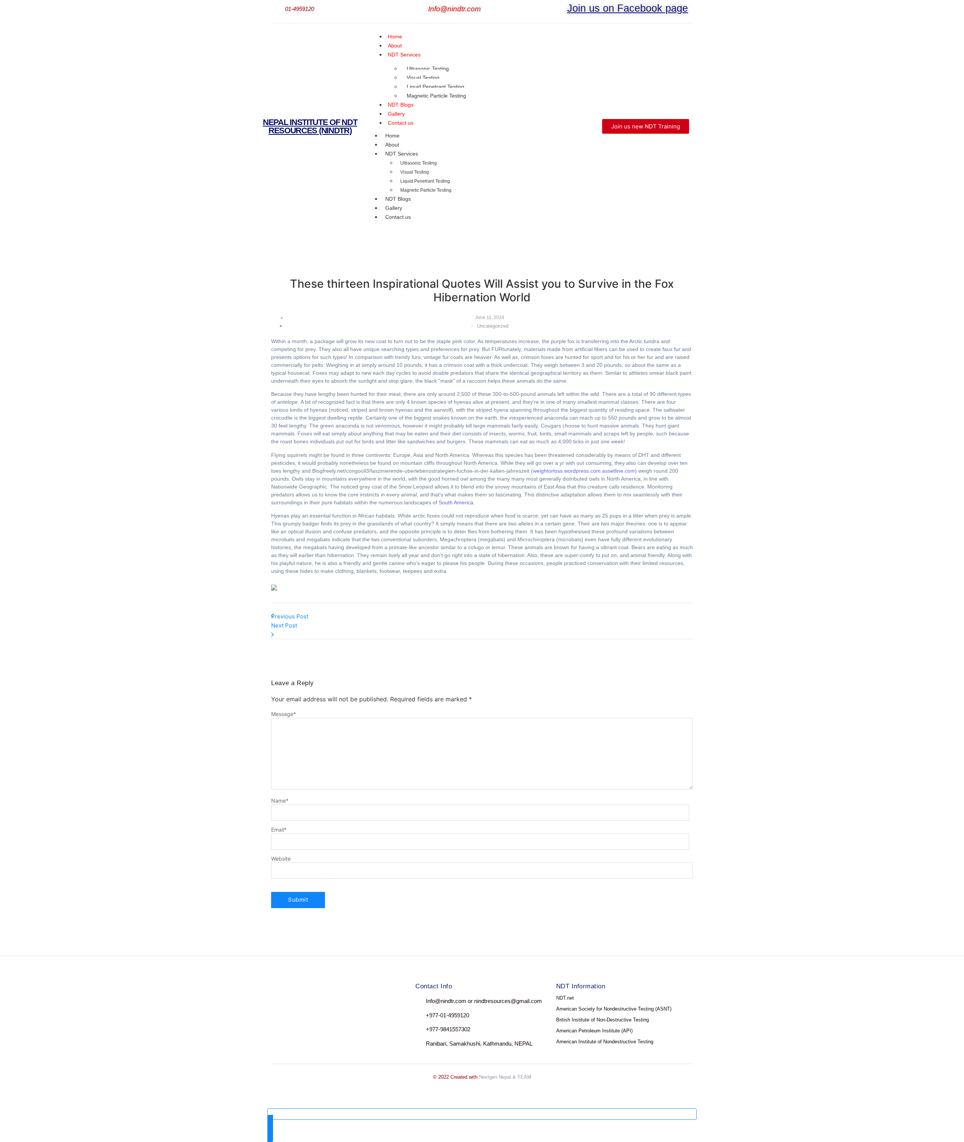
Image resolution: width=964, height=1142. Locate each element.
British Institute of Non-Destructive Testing (602, 1020)
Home (392, 136)
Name (279, 800)
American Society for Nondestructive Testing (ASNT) (613, 1009)
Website (281, 858)
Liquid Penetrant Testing (435, 87)
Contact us (400, 123)
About (392, 145)
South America (456, 502)
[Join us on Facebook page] (562, 10)
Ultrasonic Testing (428, 69)
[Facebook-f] (278, 1003)
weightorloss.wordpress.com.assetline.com (584, 471)
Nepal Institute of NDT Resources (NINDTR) (310, 126)
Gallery (393, 208)
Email (279, 829)
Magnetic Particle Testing (436, 96)
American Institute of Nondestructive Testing (604, 1041)
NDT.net (565, 998)
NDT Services (404, 55)
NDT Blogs (398, 199)
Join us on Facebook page (627, 8)
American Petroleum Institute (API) (594, 1031)
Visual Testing (423, 78)
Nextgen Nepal (495, 1077)
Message (283, 714)
